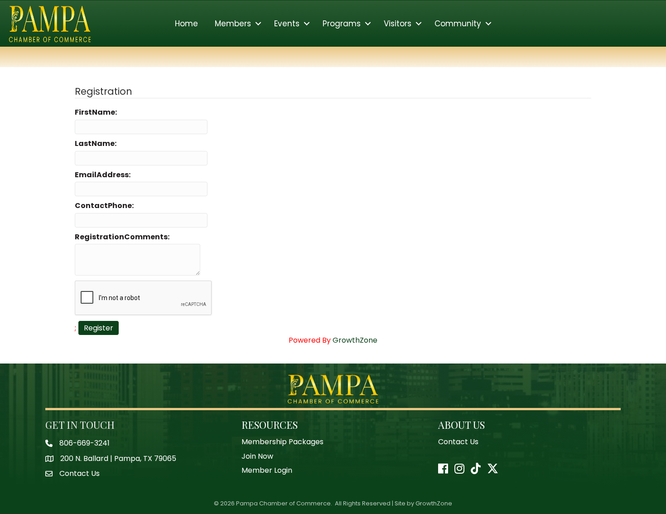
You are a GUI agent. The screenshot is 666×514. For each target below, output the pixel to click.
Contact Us (458, 441)
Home (186, 23)
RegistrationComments (121, 237)
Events (286, 23)
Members (233, 23)
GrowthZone (355, 340)
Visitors (397, 23)
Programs (342, 23)
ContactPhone (103, 206)
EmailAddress (102, 175)
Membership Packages (282, 441)
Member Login (266, 470)
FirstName (95, 112)
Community (457, 23)
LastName (95, 144)
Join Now (257, 456)
